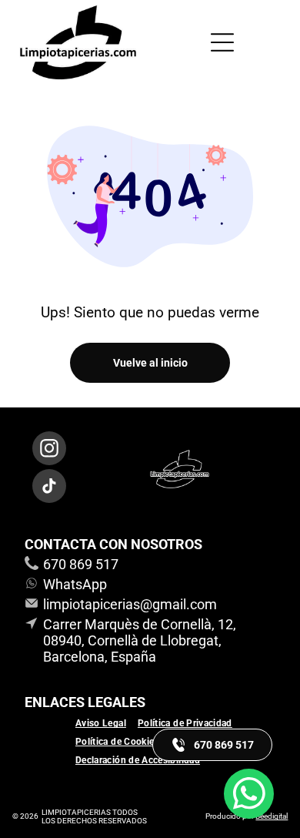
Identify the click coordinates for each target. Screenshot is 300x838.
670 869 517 (80, 564)
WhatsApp (75, 584)
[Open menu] (222, 42)
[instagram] (49, 450)
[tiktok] (49, 488)
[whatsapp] (249, 796)
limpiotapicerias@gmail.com (130, 604)
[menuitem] (106, 723)
